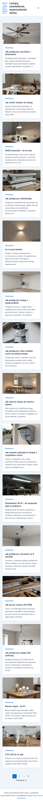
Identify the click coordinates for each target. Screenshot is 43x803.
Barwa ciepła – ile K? (15, 706)
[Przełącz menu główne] (38, 8)
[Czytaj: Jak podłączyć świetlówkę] (21, 180)
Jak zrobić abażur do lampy (19, 102)
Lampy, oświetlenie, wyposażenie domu (18, 8)
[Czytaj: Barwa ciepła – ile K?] (21, 688)
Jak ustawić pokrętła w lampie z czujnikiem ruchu (21, 453)
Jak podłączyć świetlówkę (18, 198)
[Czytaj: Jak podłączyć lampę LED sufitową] (21, 634)
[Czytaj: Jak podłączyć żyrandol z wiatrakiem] (21, 33)
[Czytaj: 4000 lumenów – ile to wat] (21, 132)
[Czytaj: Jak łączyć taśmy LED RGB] (21, 586)
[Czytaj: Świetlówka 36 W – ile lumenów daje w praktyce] (21, 485)
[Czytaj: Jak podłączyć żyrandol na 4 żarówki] (21, 536)
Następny (21, 780)
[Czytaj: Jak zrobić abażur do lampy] (21, 84)
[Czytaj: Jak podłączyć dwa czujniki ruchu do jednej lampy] (21, 333)
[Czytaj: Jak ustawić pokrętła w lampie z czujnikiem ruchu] (21, 434)
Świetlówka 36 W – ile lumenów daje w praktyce (21, 504)
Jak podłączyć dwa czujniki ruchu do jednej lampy (19, 352)
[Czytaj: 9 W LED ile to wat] (21, 736)
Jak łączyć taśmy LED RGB (18, 604)
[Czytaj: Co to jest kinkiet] (21, 231)
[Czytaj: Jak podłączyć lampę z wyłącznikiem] (21, 282)
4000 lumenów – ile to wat (18, 150)
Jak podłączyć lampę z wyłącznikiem (16, 301)
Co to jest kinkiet (13, 249)
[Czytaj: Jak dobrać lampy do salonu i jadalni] (21, 383)
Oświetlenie (9, 48)
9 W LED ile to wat (14, 754)
